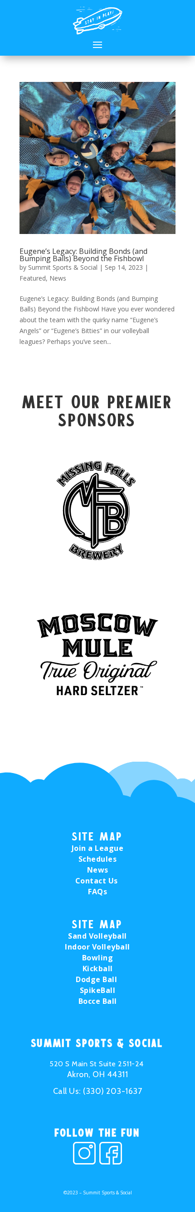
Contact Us (97, 881)
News (57, 278)
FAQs (97, 892)
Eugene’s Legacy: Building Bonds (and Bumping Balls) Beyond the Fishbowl (83, 254)
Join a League (98, 848)
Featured (33, 278)
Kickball (98, 968)
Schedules (97, 859)
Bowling (97, 958)
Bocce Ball (97, 1001)
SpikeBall (98, 990)
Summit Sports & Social (63, 267)
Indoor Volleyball (97, 947)
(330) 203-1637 (112, 1091)
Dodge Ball (97, 979)
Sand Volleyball (97, 936)
